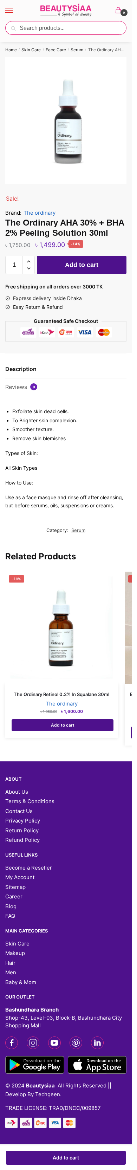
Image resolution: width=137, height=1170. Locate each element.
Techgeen (47, 1094)
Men (10, 972)
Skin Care (31, 49)
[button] (28, 261)
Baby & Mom (20, 982)
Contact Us (19, 811)
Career (13, 896)
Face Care (56, 49)
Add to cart (66, 1158)
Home (11, 49)
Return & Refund (44, 307)
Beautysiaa (40, 1085)
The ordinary (40, 212)
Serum (77, 49)
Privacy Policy (22, 820)
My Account (19, 877)
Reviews (20, 386)
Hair (10, 963)
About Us (16, 791)
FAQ (10, 915)
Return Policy (22, 830)
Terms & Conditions (29, 801)
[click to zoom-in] (68, 120)
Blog (11, 906)
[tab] (65, 369)
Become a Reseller (28, 867)
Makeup (15, 953)
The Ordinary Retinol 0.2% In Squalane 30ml (61, 694)
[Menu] (15, 10)
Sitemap (15, 887)
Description (21, 368)
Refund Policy (22, 840)
